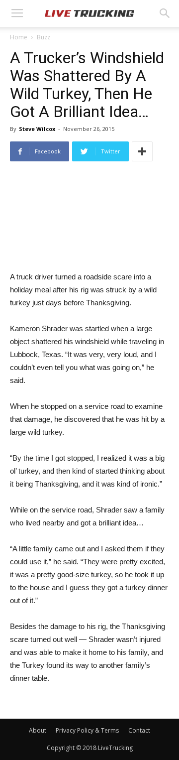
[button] (165, 13)
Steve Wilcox (37, 128)
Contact (139, 730)
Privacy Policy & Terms (87, 730)
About (37, 730)
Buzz (43, 37)
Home (18, 37)
